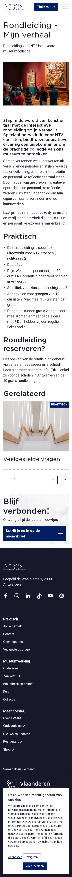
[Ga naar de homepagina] (14, 7)
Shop (9, 749)
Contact (9, 16)
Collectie (9, 699)
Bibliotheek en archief (18, 684)
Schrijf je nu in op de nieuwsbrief (23, 533)
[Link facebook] (5, 596)
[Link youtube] (50, 596)
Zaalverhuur (11, 676)
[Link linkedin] (28, 596)
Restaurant (13, 741)
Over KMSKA (12, 718)
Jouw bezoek (12, 626)
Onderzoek (10, 668)
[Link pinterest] (61, 596)
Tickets (43, 7)
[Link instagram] (16, 596)
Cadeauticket (14, 726)
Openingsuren (30, 16)
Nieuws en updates (16, 734)
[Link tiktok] (39, 596)
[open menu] (65, 7)
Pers (6, 692)
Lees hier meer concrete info (26, 370)
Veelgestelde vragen (17, 649)
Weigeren (32, 857)
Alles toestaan (35, 866)
